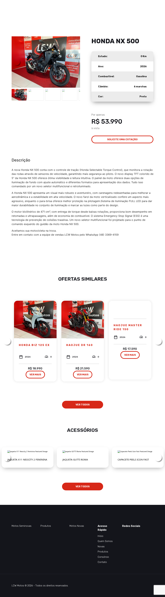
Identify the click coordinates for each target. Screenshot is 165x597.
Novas (101, 546)
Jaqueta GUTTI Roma (75, 459)
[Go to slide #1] (19, 95)
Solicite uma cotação (122, 139)
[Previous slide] (16, 62)
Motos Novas (76, 525)
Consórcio (103, 557)
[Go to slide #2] (36, 95)
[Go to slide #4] (69, 95)
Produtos (45, 525)
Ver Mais (35, 374)
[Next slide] (75, 62)
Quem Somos (105, 541)
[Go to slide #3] (53, 95)
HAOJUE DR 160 (79, 345)
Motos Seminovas (21, 525)
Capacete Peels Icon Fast (133, 459)
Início (100, 536)
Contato (102, 562)
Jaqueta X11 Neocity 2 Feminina (27, 459)
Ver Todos (83, 404)
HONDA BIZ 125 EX (34, 345)
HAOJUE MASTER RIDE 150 (128, 327)
